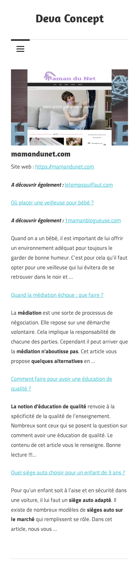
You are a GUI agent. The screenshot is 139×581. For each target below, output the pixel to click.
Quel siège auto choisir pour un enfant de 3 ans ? (68, 472)
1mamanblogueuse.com (93, 220)
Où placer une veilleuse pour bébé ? (52, 202)
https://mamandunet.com (64, 166)
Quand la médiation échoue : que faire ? (57, 295)
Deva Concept (70, 18)
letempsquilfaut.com (89, 184)
